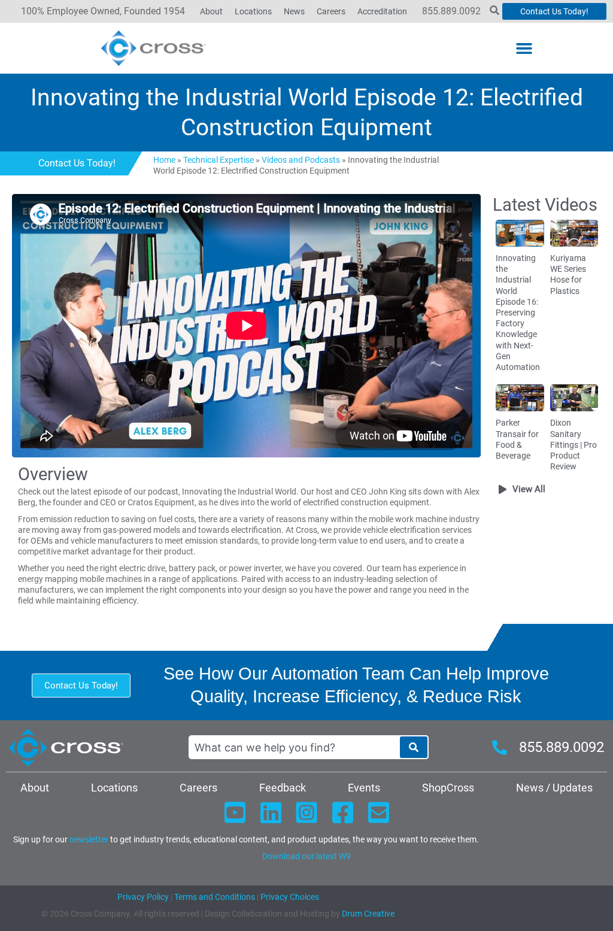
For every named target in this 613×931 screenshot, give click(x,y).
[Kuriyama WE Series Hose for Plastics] (574, 232)
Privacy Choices (289, 897)
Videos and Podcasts (301, 160)
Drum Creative (368, 913)
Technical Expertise (218, 160)
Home (164, 160)
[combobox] (294, 747)
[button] (524, 48)
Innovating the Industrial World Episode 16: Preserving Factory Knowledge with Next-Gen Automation (518, 312)
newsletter (88, 839)
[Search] (414, 747)
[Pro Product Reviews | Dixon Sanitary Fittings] (574, 397)
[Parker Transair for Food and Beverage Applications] (520, 397)
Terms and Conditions (213, 897)
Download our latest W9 (306, 856)
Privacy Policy (143, 897)
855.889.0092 (451, 11)
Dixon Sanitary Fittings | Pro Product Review (573, 444)
